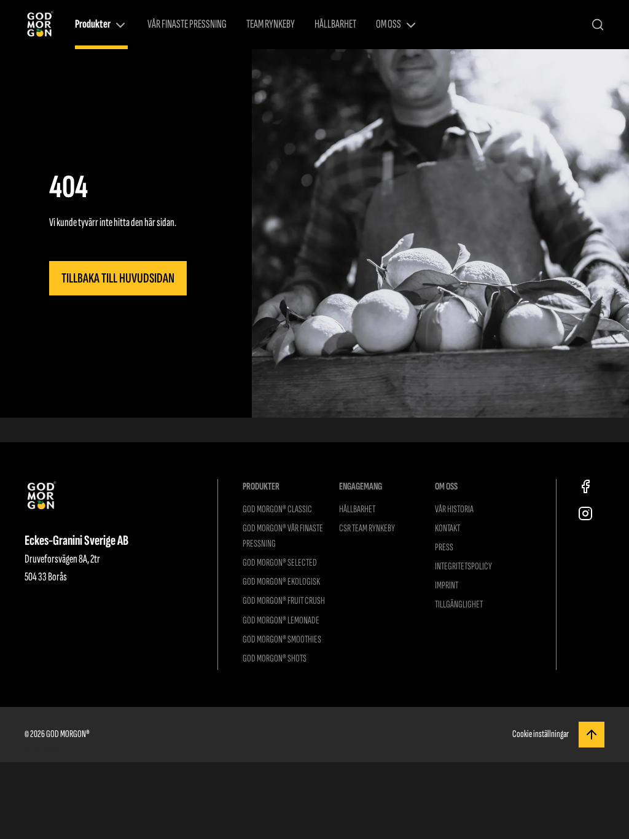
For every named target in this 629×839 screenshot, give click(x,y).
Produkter (93, 24)
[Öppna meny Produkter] (120, 25)
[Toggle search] (597, 24)
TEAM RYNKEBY (270, 24)
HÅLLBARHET (335, 24)
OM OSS (388, 24)
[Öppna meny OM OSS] (411, 25)
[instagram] (585, 513)
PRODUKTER (261, 486)
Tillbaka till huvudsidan (117, 278)
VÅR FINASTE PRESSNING (187, 24)
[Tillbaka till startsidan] (40, 25)
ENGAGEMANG (360, 486)
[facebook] (585, 486)
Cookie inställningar (540, 734)
